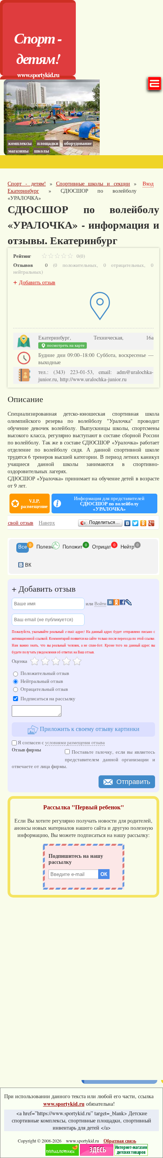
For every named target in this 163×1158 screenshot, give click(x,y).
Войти (100, 603)
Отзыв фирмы (26, 750)
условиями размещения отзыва (75, 742)
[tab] (22, 548)
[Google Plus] (151, 523)
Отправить (133, 782)
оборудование (78, 143)
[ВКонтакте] (128, 523)
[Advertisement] (81, 986)
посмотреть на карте (65, 345)
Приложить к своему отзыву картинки (88, 729)
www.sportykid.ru (38, 74)
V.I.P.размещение (34, 503)
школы (41, 151)
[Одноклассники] (143, 523)
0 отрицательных (123, 265)
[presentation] (22, 548)
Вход (148, 183)
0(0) (80, 255)
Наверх (47, 522)
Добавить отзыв (37, 282)
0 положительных (76, 265)
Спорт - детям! (38, 48)
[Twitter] (135, 523)
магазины (18, 151)
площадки (47, 143)
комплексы (19, 143)
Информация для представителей (109, 503)
